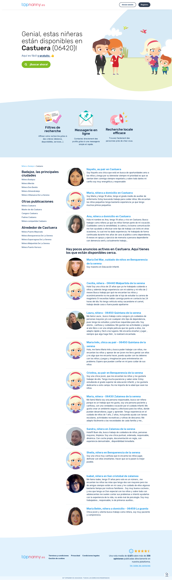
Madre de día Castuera (32, 209)
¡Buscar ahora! (39, 64)
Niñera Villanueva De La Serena (35, 195)
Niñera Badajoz (28, 179)
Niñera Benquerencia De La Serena (37, 235)
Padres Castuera (29, 217)
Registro (144, 5)
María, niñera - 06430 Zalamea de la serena (114, 396)
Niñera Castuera (29, 205)
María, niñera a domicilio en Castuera (110, 192)
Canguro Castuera (30, 213)
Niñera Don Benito (30, 187)
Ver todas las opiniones (140, 565)
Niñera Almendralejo (31, 191)
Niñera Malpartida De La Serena (36, 243)
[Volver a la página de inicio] (33, 5)
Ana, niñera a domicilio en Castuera (109, 216)
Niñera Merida (28, 183)
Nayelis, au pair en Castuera (104, 169)
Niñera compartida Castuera (34, 221)
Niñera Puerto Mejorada (32, 232)
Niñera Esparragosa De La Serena (36, 239)
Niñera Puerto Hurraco (31, 247)
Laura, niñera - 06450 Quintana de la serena (114, 312)
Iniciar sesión (127, 5)
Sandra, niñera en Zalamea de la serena (111, 428)
